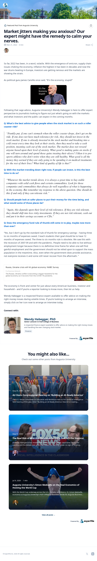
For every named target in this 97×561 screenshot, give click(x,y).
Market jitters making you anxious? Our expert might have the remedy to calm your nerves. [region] (48, 36)
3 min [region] (21, 45)
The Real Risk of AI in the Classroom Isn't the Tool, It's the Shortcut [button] (48, 438)
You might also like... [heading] (48, 354)
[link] (6, 50)
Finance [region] (28, 331)
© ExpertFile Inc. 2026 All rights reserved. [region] (16, 554)
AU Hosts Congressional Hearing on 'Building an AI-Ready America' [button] (48, 395)
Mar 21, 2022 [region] (12, 45)
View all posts (48, 515)
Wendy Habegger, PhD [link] (40, 319)
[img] (6, 50)
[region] (48, 181)
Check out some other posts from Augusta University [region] (48, 359)
